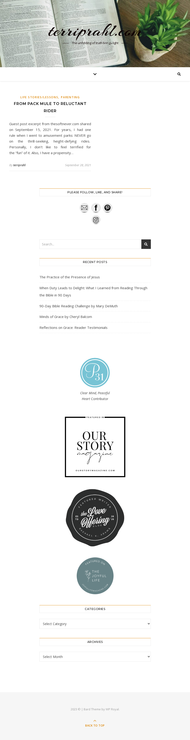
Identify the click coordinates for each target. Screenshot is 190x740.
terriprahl (19, 165)
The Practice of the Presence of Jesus (69, 277)
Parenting (70, 97)
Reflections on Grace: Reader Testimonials (73, 327)
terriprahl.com (95, 30)
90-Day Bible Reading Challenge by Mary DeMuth (78, 306)
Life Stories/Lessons (39, 97)
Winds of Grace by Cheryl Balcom (65, 316)
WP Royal (112, 709)
